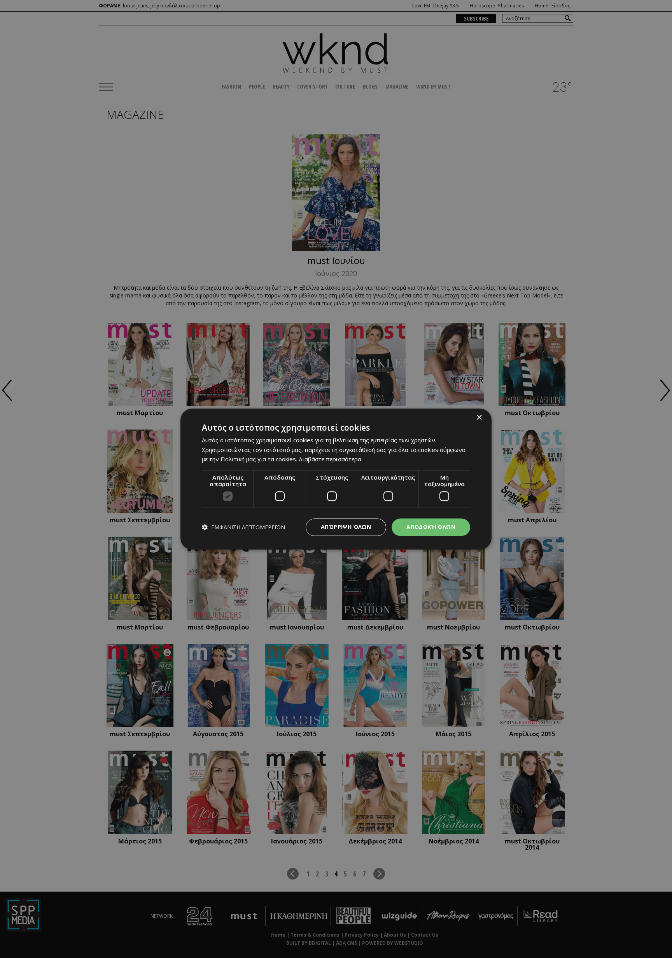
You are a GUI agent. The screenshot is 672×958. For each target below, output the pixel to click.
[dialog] (336, 479)
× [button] (479, 418)
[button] (243, 527)
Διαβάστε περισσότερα (330, 459)
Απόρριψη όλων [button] (346, 526)
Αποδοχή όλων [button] (430, 526)
